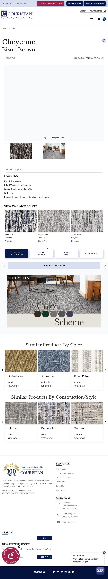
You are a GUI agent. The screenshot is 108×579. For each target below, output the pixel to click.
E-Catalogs (80, 58)
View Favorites (61, 490)
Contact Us (60, 486)
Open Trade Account (95, 3)
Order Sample (41, 253)
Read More (29, 486)
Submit (44, 557)
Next (102, 221)
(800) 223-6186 (74, 514)
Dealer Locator (61, 469)
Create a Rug (91, 253)
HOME (4, 28)
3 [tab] (56, 248)
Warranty (100, 58)
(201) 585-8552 (72, 517)
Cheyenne (12, 28)
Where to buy (66, 253)
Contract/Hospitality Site (50, 3)
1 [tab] (47, 248)
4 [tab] (60, 248)
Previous (6, 221)
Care (91, 58)
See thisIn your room (17, 253)
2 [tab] (51, 248)
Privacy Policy (10, 493)
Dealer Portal (74, 3)
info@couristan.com (69, 522)
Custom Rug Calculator (64, 478)
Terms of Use (27, 493)
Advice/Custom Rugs (54, 265)
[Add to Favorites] (104, 40)
